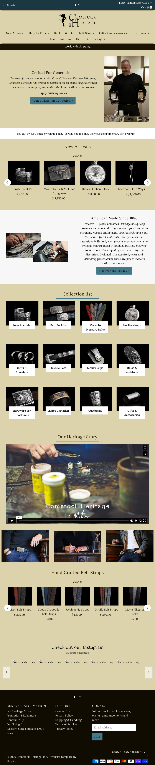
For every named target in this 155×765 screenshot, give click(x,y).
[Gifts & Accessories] (133, 399)
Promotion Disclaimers (21, 715)
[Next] (147, 182)
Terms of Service (66, 724)
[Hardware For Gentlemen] (22, 399)
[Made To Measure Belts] (96, 313)
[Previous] (7, 182)
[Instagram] (79, 5)
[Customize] (96, 399)
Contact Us (62, 711)
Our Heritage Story (19, 711)
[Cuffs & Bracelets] (22, 356)
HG (78, 39)
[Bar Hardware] (133, 313)
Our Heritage (95, 39)
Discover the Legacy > (114, 270)
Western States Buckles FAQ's (25, 728)
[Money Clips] (96, 356)
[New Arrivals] (22, 313)
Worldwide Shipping (78, 46)
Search (11, 733)
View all (77, 156)
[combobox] (26, 5)
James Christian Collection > (53, 100)
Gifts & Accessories (112, 33)
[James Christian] (59, 399)
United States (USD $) (138, 2)
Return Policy (64, 715)
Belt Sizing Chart (17, 724)
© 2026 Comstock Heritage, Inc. (27, 756)
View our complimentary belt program (112, 133)
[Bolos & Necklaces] (133, 356)
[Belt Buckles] (59, 313)
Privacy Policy (64, 728)
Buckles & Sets (64, 33)
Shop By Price (38, 33)
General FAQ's (15, 720)
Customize (140, 33)
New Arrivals (14, 33)
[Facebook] (75, 5)
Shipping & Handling (68, 720)
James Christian (60, 39)
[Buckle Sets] (59, 356)
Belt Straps (86, 33)
